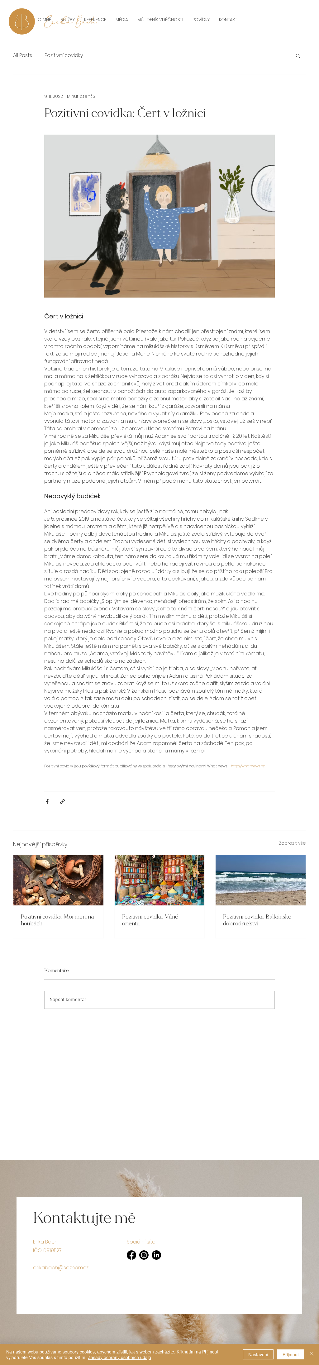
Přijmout (291, 1354)
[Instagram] (144, 1255)
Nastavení (258, 1354)
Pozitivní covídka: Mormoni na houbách (57, 920)
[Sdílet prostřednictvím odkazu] (62, 801)
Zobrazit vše (292, 843)
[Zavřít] (311, 1354)
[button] (298, 55)
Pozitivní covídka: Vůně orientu (150, 920)
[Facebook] (131, 1255)
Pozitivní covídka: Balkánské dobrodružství (257, 920)
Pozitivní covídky (64, 55)
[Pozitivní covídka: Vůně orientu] (160, 880)
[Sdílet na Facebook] (47, 801)
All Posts (22, 55)
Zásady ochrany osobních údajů (119, 1357)
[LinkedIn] (156, 1255)
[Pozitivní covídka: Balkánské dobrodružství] (261, 880)
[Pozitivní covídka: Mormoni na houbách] (58, 880)
